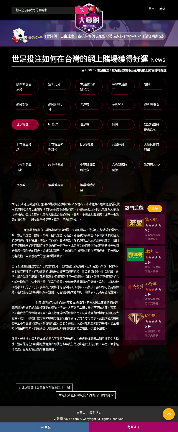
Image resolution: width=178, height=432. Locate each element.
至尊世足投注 (119, 86)
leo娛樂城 (86, 144)
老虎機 (84, 104)
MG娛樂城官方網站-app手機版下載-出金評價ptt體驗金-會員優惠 (153, 316)
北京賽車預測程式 (55, 147)
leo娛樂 (53, 124)
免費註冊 (133, 427)
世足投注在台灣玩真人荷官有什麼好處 (85, 395)
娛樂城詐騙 (55, 185)
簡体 (162, 9)
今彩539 (117, 104)
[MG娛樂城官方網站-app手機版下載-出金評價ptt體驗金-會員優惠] (135, 319)
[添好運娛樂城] (135, 287)
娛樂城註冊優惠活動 (151, 127)
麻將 (115, 124)
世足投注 (22, 124)
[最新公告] (27, 36)
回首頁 (81, 412)
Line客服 (45, 427)
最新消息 (95, 412)
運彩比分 (54, 84)
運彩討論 (22, 104)
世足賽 (84, 124)
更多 (155, 208)
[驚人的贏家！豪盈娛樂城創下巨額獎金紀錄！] (135, 222)
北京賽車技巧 (23, 147)
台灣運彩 (118, 144)
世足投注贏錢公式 (87, 86)
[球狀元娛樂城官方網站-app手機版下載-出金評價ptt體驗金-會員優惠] (135, 254)
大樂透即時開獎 (151, 147)
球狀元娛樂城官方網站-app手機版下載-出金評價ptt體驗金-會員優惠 (153, 252)
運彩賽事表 (151, 104)
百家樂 (20, 185)
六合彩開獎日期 (23, 167)
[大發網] (89, 17)
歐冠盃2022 (152, 164)
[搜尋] (81, 10)
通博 (147, 84)
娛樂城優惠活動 (23, 86)
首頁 (151, 9)
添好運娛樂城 (153, 284)
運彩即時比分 (55, 107)
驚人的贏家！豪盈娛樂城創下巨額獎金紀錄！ (153, 220)
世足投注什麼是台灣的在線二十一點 (45, 387)
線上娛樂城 (55, 164)
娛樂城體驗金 (87, 187)
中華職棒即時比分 (87, 167)
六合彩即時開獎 (119, 167)
